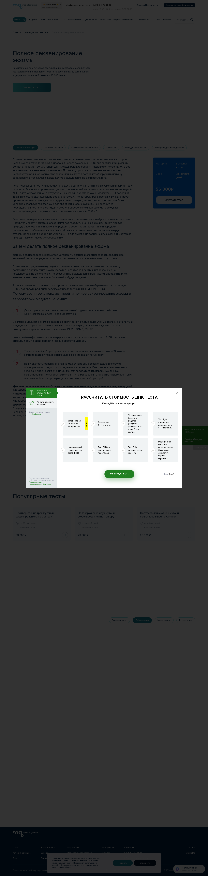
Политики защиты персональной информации (40, 483)
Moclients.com (35, 414)
